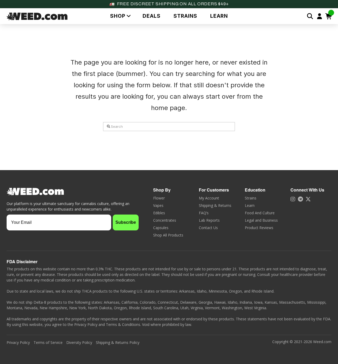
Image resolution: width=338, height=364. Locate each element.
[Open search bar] (310, 16)
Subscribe (125, 222)
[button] (119, 16)
